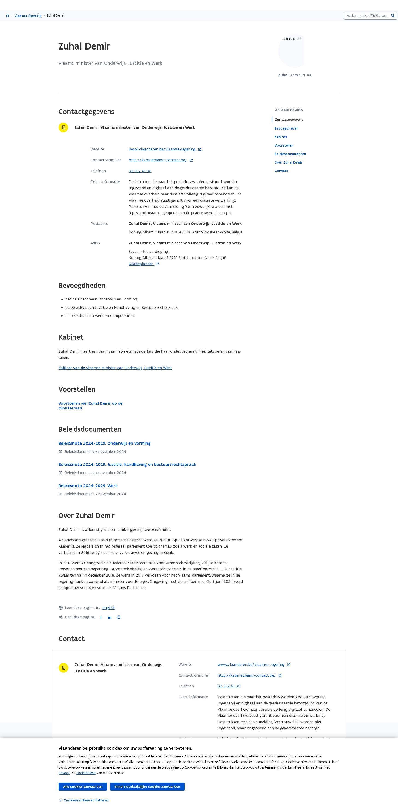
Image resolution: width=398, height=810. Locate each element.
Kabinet (281, 136)
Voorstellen (284, 145)
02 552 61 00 (140, 170)
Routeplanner (141, 264)
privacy (64, 773)
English (108, 607)
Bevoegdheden (286, 128)
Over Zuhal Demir (289, 162)
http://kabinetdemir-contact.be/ (158, 160)
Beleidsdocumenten (290, 153)
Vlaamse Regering (28, 15)
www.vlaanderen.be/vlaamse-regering (163, 149)
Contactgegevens (289, 119)
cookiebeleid (86, 773)
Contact (281, 170)
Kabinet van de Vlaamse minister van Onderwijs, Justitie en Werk (115, 367)
